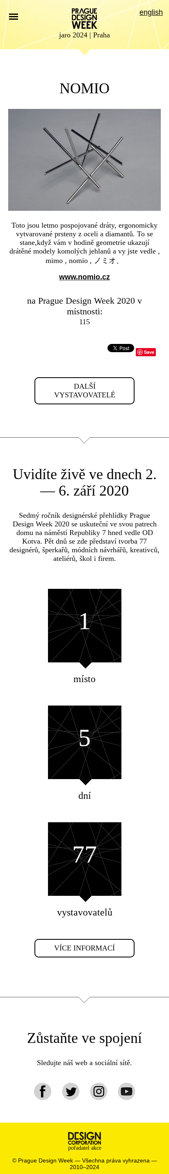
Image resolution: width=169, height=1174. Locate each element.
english (151, 12)
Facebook (43, 1091)
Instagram (98, 1091)
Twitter (71, 1091)
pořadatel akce (84, 1148)
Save (149, 352)
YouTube (126, 1091)
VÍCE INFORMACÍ (84, 948)
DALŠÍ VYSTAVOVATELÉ (84, 390)
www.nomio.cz (84, 277)
